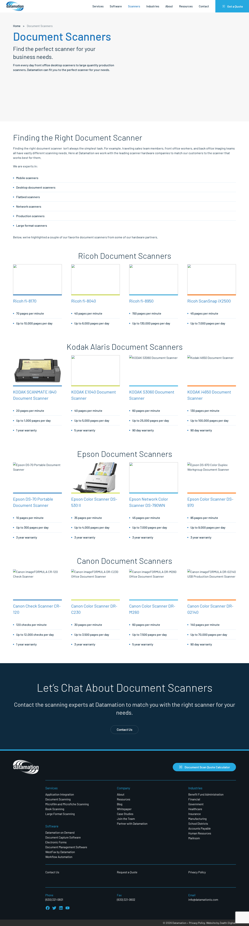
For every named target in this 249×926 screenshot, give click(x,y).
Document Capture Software (63, 837)
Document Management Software (66, 847)
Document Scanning (58, 799)
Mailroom (194, 838)
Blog (119, 804)
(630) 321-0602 (126, 899)
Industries (152, 6)
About (169, 6)
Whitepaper (124, 809)
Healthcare (195, 809)
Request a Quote (127, 872)
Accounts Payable (199, 828)
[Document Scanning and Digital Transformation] (15, 6)
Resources (186, 6)
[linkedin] (61, 908)
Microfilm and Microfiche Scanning (67, 804)
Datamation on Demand (60, 832)
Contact (204, 6)
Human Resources (199, 833)
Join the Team (126, 818)
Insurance (194, 814)
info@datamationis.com (203, 899)
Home (16, 26)
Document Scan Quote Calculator (207, 767)
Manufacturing (197, 818)
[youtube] (67, 908)
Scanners (134, 6)
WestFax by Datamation (60, 852)
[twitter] (54, 908)
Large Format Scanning (60, 814)
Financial (194, 799)
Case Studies (125, 814)
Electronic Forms (56, 842)
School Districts (198, 823)
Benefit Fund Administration (206, 794)
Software (116, 6)
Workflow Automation (58, 857)
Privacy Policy (197, 872)
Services (97, 6)
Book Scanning (54, 809)
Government (195, 804)
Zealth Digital (227, 922)
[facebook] (47, 908)
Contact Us (124, 729)
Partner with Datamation (132, 823)
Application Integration (59, 794)
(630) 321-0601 (54, 899)
